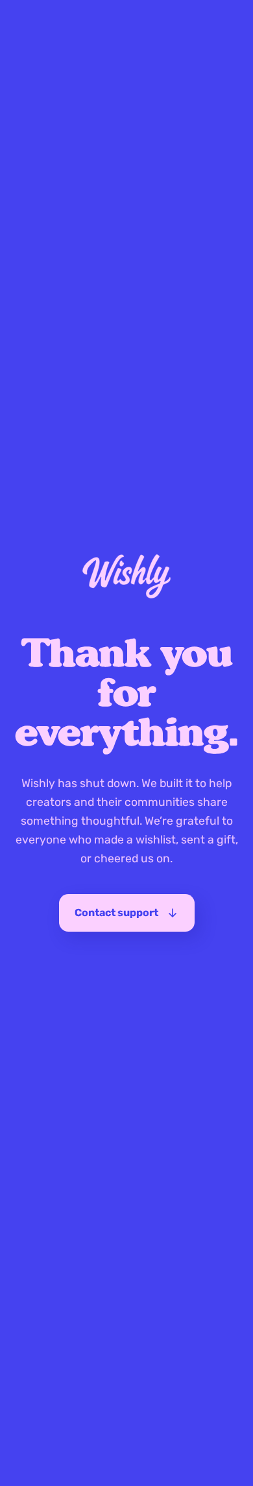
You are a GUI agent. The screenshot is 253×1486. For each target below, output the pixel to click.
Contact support (116, 912)
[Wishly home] (126, 576)
